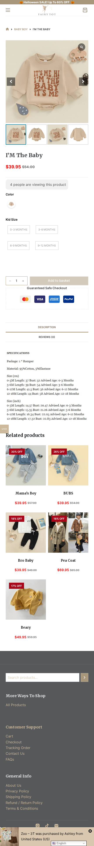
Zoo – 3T (28, 834)
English (61, 843)
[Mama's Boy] (26, 465)
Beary (26, 627)
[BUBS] (68, 465)
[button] (83, 81)
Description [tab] (47, 327)
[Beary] (26, 599)
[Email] (56, 826)
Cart (9, 736)
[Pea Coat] (68, 532)
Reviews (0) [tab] (47, 337)
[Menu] (8, 10)
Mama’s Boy (25, 493)
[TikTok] (47, 826)
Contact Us (15, 753)
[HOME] (7, 29)
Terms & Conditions (22, 808)
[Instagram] (38, 826)
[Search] (84, 677)
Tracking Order (18, 748)
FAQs (10, 759)
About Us (13, 785)
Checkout (14, 742)
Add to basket (59, 280)
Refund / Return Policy (24, 802)
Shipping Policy (18, 797)
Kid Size (11, 219)
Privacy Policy (17, 791)
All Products (16, 705)
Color (10, 194)
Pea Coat (68, 560)
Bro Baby (25, 560)
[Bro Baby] (26, 532)
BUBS (68, 493)
